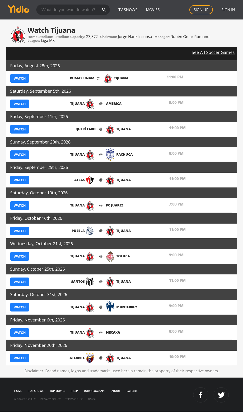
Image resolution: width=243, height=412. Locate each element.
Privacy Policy (50, 399)
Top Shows (35, 391)
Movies (153, 9)
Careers (131, 391)
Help (74, 391)
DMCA (92, 399)
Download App (94, 391)
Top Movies (57, 391)
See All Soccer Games (213, 52)
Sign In (228, 9)
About (116, 391)
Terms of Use (74, 399)
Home (18, 391)
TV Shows (127, 9)
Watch (20, 78)
